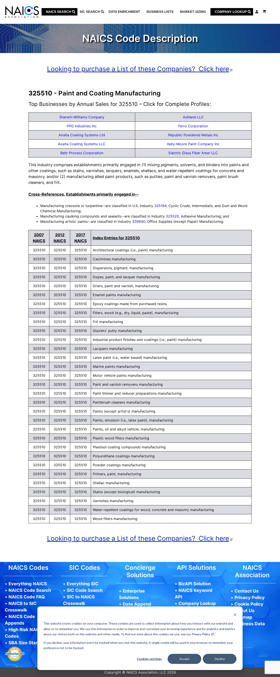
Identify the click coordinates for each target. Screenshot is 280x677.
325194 (160, 206)
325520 (172, 216)
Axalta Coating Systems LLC (81, 144)
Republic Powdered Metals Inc (193, 135)
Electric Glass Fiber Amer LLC (193, 153)
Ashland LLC (193, 117)
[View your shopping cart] (264, 12)
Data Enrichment (124, 12)
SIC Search (90, 12)
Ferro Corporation (193, 126)
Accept (184, 659)
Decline (220, 659)
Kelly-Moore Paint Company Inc (193, 144)
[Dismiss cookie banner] (234, 615)
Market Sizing (193, 12)
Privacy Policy (201, 634)
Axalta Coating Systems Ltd (82, 135)
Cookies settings (149, 659)
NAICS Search (59, 12)
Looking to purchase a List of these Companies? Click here (138, 69)
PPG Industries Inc (82, 126)
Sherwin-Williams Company (81, 117)
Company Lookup (231, 12)
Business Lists (160, 12)
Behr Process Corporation (81, 153)
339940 (138, 221)
